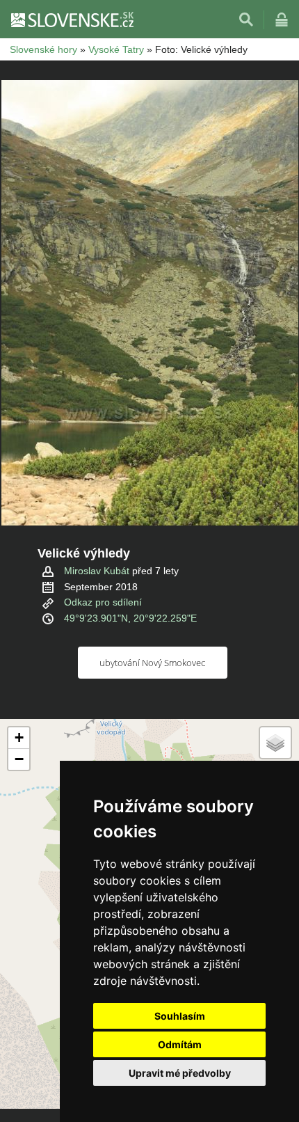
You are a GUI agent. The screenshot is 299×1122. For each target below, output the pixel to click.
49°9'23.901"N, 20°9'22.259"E (130, 618)
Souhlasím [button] (179, 1016)
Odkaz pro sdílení (103, 602)
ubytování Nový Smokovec (152, 662)
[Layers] (275, 742)
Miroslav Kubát (96, 570)
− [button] (19, 759)
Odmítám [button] (180, 1044)
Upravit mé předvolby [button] (180, 1073)
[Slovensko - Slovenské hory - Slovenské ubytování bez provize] (72, 19)
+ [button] (19, 737)
